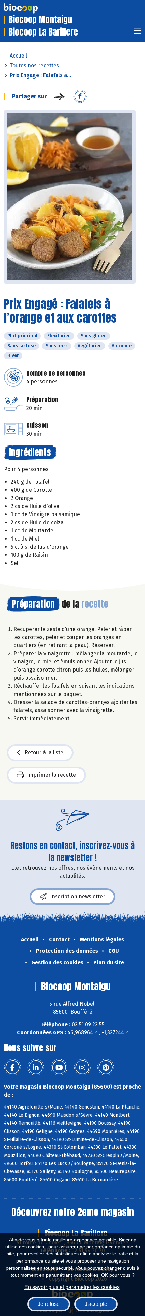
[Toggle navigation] (137, 33)
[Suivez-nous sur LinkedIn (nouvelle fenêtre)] (35, 1067)
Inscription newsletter (77, 896)
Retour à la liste (44, 752)
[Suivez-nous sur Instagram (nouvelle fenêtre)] (82, 1067)
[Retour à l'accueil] (31, 8)
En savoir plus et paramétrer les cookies (72, 1287)
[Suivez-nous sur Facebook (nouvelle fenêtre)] (12, 1067)
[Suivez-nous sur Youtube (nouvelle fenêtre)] (59, 1067)
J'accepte (96, 1304)
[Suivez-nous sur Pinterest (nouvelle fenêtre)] (105, 1067)
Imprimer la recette (51, 775)
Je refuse (49, 1304)
